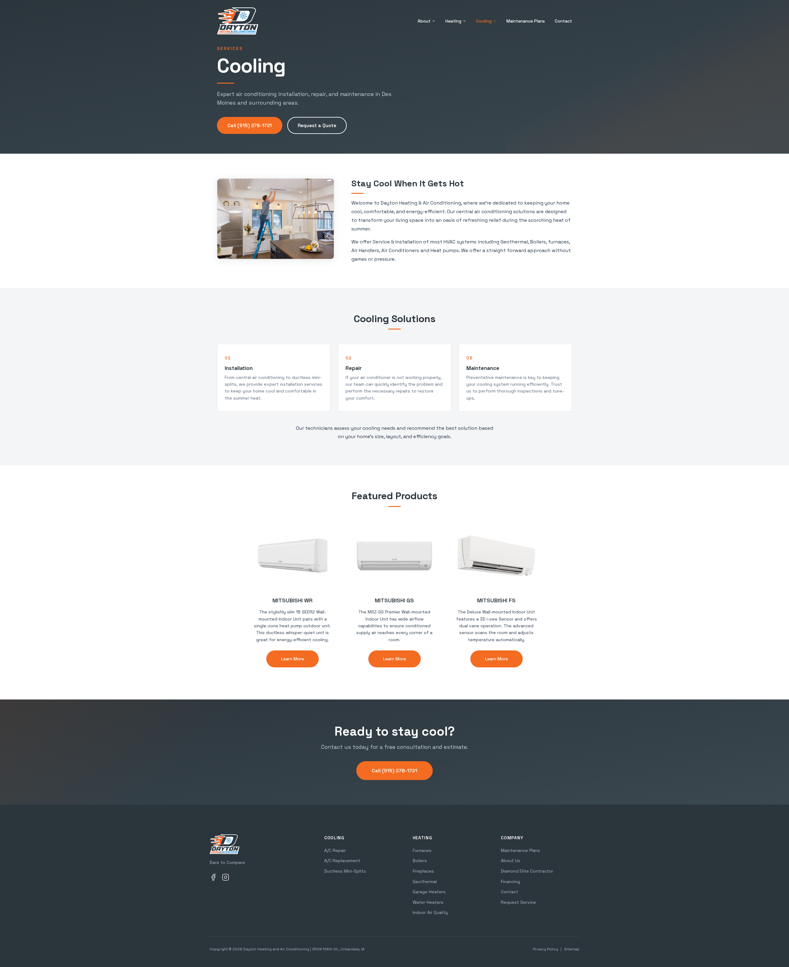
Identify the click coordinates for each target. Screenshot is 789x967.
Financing (510, 881)
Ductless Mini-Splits (345, 871)
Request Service (518, 902)
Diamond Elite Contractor (527, 871)
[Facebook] (213, 878)
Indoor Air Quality (430, 912)
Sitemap (571, 949)
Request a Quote (317, 125)
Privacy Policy (545, 949)
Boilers (420, 860)
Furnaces (422, 850)
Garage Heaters (429, 891)
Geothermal (425, 881)
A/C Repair (335, 850)
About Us (510, 860)
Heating (453, 21)
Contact (563, 21)
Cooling (484, 21)
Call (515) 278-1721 (249, 125)
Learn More (292, 659)
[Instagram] (225, 878)
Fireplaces (423, 871)
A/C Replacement (342, 860)
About (424, 21)
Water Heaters (428, 902)
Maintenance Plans (525, 21)
